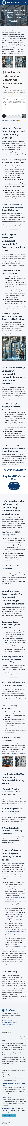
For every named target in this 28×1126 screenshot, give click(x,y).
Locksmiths (14, 21)
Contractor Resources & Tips (10, 1022)
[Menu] (25, 2)
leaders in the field (19, 989)
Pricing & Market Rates (8, 1024)
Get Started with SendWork (14, 486)
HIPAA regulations (17, 632)
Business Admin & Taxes (8, 1027)
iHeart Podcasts (14, 120)
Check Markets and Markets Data (16, 946)
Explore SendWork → (9, 1115)
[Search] (23, 2)
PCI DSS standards (10, 640)
